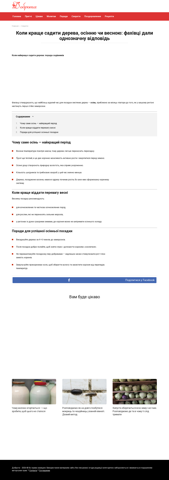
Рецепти (109, 16)
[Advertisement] (84, 79)
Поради (64, 16)
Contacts (33, 470)
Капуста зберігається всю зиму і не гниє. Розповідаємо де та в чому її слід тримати (135, 411)
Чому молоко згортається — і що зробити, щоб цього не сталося (29, 410)
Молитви (51, 16)
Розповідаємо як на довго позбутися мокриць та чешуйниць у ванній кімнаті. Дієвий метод (83, 411)
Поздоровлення (92, 16)
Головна (17, 16)
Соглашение (44, 470)
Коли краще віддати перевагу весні (37, 127)
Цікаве (39, 16)
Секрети (76, 16)
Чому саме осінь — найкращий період (38, 123)
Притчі (28, 16)
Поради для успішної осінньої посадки (39, 132)
